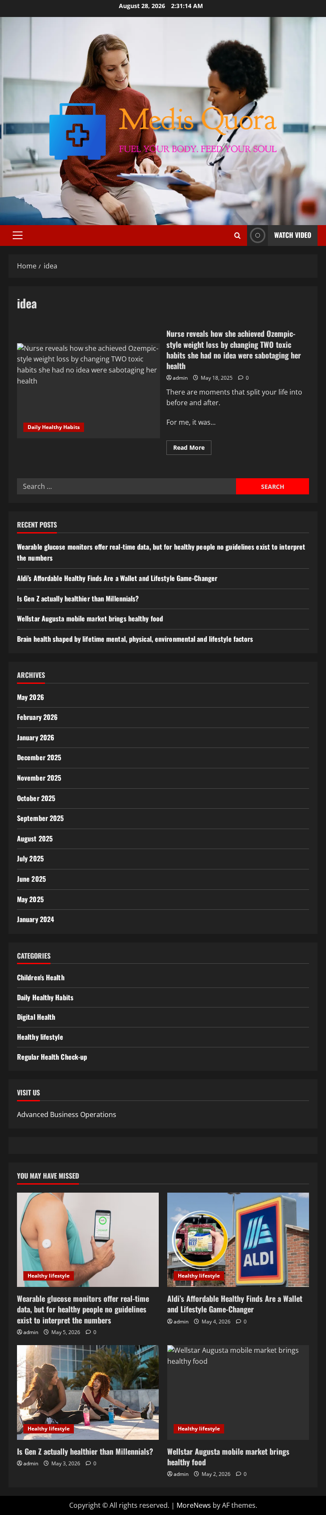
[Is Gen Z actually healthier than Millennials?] (88, 1392)
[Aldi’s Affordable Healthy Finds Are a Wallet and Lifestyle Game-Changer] (238, 1240)
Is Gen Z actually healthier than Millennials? (78, 598)
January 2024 (35, 919)
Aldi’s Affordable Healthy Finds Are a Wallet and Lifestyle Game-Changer (117, 578)
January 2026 (35, 737)
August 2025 (35, 838)
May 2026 (30, 697)
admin (180, 377)
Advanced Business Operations (66, 1114)
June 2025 (31, 879)
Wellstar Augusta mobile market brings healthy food (90, 618)
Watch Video (292, 235)
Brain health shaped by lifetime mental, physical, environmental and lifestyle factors (135, 639)
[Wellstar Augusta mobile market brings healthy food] (238, 1392)
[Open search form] (237, 235)
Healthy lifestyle (40, 1037)
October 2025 (36, 798)
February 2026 (37, 717)
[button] (17, 235)
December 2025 (39, 757)
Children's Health (41, 977)
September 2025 (40, 818)
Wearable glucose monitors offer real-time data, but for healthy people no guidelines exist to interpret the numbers (83, 1309)
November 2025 (39, 778)
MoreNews (194, 1505)
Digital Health (36, 1017)
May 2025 (30, 899)
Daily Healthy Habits (54, 427)
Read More (192, 449)
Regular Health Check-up (52, 1057)
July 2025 (30, 858)
